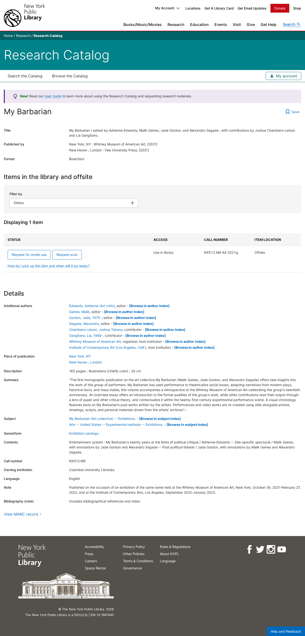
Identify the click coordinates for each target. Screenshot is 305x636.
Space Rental (95, 568)
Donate (279, 8)
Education (199, 24)
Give (251, 24)
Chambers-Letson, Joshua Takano (95, 330)
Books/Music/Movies (142, 24)
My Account (164, 8)
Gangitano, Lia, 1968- (86, 335)
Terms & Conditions (138, 561)
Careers (91, 561)
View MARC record (21, 514)
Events (220, 24)
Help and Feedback (286, 631)
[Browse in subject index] (160, 419)
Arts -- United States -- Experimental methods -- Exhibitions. (116, 424)
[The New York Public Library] (24, 15)
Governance (132, 568)
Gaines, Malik (79, 312)
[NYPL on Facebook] (249, 549)
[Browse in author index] (149, 306)
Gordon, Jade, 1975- (85, 318)
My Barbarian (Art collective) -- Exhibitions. (102, 419)
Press (89, 554)
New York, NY (80, 356)
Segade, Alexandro (84, 324)
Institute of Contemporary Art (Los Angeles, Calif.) (107, 347)
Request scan (67, 255)
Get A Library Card (219, 8)
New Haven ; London (85, 362)
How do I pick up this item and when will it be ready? (49, 266)
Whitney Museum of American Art (95, 341)
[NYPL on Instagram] (270, 549)
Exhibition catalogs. (84, 433)
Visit (237, 24)
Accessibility (94, 547)
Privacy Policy (134, 547)
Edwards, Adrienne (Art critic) (92, 306)
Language (168, 561)
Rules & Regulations (175, 547)
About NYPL (169, 554)
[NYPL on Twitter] (259, 549)
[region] (152, 252)
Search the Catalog (25, 76)
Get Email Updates (252, 8)
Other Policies (133, 554)
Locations (193, 8)
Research (176, 24)
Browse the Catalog (70, 76)
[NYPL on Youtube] (281, 549)
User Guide (52, 96)
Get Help (268, 24)
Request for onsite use (29, 255)
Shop (297, 8)
